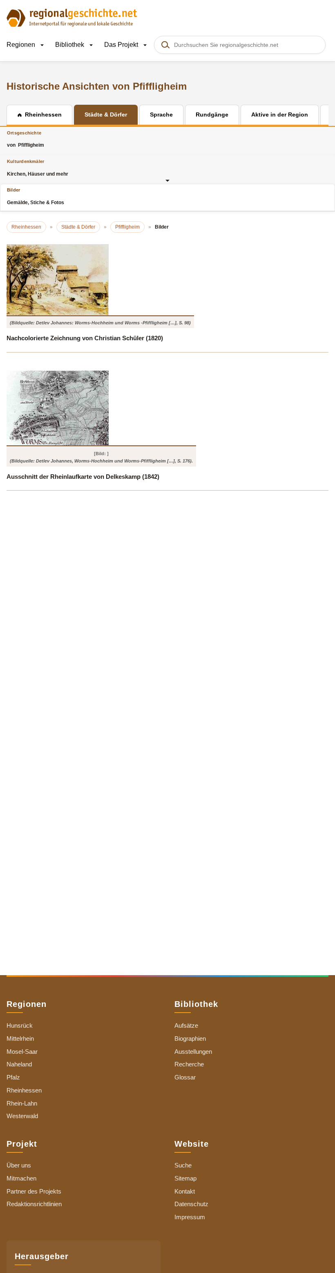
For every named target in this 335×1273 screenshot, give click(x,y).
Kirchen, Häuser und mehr (37, 167)
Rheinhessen (24, 1090)
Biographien (190, 1038)
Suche (183, 1165)
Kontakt (184, 1191)
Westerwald (22, 1115)
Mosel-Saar (22, 1051)
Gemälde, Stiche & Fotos (35, 196)
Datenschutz (191, 1203)
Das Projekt (122, 44)
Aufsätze (186, 1025)
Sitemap (185, 1178)
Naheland (19, 1064)
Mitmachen (21, 1178)
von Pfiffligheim (25, 139)
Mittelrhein (20, 1038)
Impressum (189, 1217)
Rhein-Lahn (22, 1103)
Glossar (185, 1077)
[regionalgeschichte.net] (72, 17)
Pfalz (13, 1077)
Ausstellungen (193, 1051)
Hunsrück (20, 1025)
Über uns (19, 1165)
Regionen (22, 44)
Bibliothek (70, 44)
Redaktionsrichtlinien (34, 1203)
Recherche (189, 1064)
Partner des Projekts (34, 1191)
